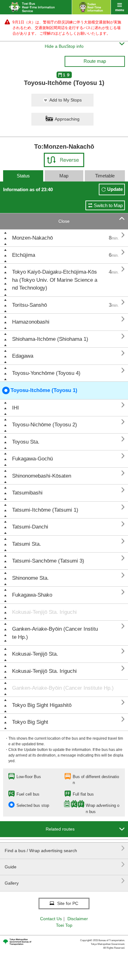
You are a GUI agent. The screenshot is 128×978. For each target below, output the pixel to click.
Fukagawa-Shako (32, 595)
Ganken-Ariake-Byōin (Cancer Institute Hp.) (55, 633)
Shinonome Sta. (30, 578)
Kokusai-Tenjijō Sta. (35, 654)
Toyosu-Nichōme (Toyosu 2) (44, 425)
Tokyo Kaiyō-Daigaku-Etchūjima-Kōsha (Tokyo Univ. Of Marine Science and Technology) (54, 280)
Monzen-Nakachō (32, 238)
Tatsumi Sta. (26, 544)
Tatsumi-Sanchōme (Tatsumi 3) (48, 561)
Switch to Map (108, 205)
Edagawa (22, 356)
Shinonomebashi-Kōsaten (41, 476)
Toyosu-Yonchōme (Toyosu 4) (46, 373)
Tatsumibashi (27, 493)
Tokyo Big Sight (30, 722)
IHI (15, 408)
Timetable (105, 175)
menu (119, 7)
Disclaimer (77, 918)
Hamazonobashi (30, 322)
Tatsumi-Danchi (30, 527)
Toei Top (64, 925)
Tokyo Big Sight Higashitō (41, 705)
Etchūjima (23, 255)
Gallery (65, 880)
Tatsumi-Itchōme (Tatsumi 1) (45, 510)
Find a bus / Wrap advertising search (65, 848)
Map (63, 175)
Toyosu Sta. (25, 442)
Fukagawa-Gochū (32, 459)
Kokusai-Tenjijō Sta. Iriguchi (44, 612)
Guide (65, 864)
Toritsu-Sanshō (29, 305)
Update (115, 189)
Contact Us (51, 918)
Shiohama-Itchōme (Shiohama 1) (50, 339)
